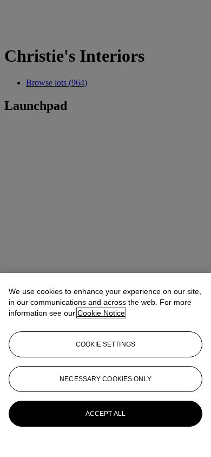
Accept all (105, 413)
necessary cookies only (105, 379)
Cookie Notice (101, 313)
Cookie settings (105, 344)
